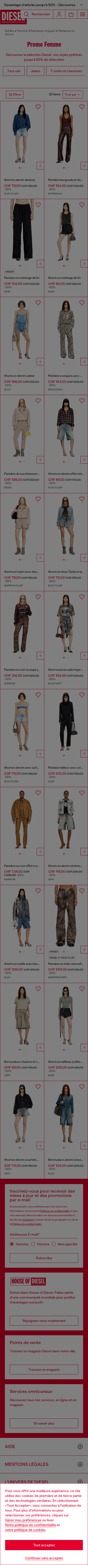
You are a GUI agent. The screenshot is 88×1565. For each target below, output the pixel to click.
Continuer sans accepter (44, 1558)
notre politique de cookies (25, 1530)
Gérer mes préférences (23, 1520)
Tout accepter (44, 1545)
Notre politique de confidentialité (30, 1525)
